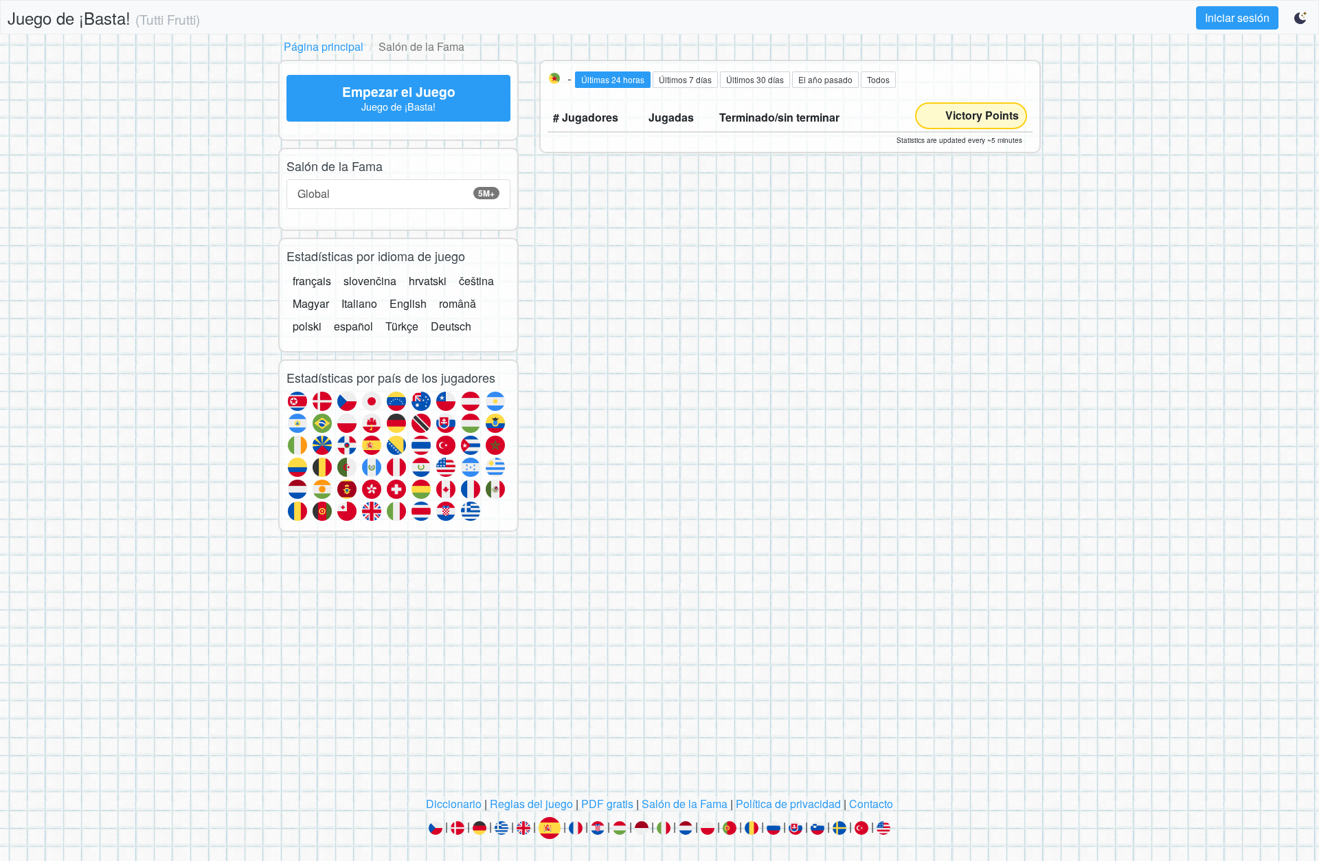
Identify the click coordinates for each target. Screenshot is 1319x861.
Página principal (323, 46)
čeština (476, 281)
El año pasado (825, 79)
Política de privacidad (788, 804)
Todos (878, 79)
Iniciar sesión (1237, 17)
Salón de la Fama (685, 804)
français (312, 281)
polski (307, 326)
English (408, 303)
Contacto (871, 804)
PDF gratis (607, 804)
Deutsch (451, 326)
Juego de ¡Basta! (104, 17)
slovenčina (369, 281)
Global (396, 193)
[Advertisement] (659, 668)
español (353, 326)
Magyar (311, 303)
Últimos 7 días (685, 79)
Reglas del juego (531, 804)
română (457, 303)
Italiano (359, 303)
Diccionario (454, 804)
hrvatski (428, 281)
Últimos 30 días (755, 79)
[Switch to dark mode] (1301, 18)
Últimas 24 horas (612, 79)
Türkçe (401, 326)
